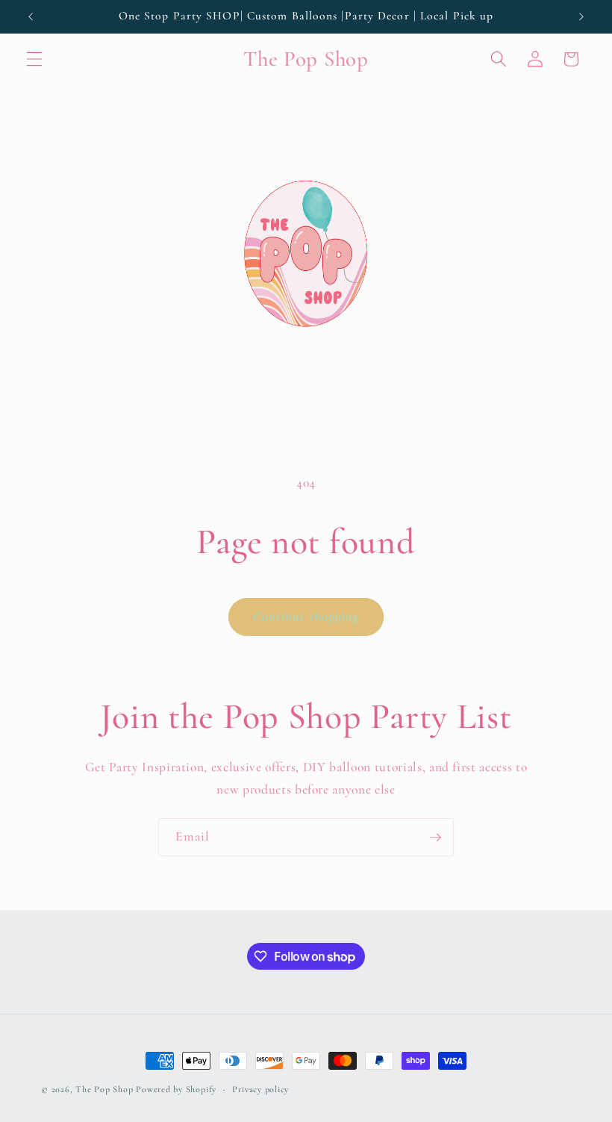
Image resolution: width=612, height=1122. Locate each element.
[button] (34, 59)
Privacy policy (260, 1089)
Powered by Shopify (176, 1089)
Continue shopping (306, 616)
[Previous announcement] (30, 16)
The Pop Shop (104, 1089)
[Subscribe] (435, 837)
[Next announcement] (581, 16)
